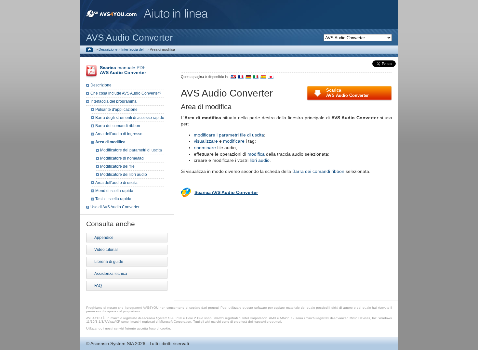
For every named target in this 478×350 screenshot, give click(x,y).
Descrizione (108, 49)
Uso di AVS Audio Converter (114, 207)
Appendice (103, 237)
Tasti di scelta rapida (113, 199)
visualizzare (206, 141)
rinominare (205, 147)
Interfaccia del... (133, 49)
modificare (234, 141)
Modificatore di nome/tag (122, 158)
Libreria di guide (108, 261)
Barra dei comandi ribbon (318, 171)
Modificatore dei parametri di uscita (131, 150)
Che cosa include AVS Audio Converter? (125, 93)
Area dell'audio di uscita (116, 182)
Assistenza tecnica (110, 273)
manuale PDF (123, 70)
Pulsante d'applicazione (116, 109)
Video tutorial (106, 249)
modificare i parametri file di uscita (229, 134)
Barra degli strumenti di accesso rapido (129, 117)
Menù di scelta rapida (114, 190)
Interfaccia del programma (113, 101)
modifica (256, 154)
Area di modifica (110, 142)
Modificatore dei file (117, 166)
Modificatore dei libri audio (123, 174)
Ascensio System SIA (112, 343)
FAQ (98, 285)
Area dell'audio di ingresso (118, 134)
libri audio (260, 160)
